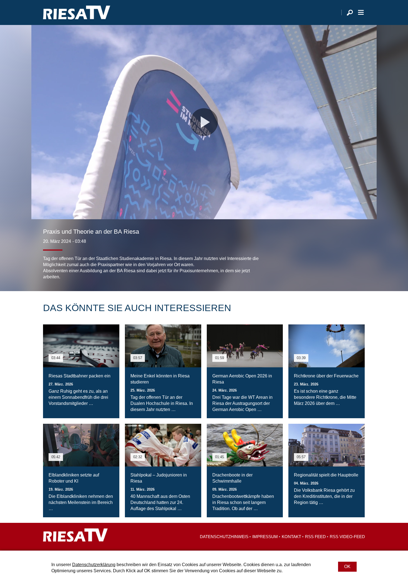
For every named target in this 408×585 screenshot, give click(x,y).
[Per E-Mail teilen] (359, 268)
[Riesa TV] (76, 12)
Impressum (265, 536)
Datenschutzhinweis (224, 536)
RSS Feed (315, 536)
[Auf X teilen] (336, 268)
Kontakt (291, 536)
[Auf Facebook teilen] (325, 268)
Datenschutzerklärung (93, 564)
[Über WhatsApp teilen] (348, 268)
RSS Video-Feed (347, 536)
